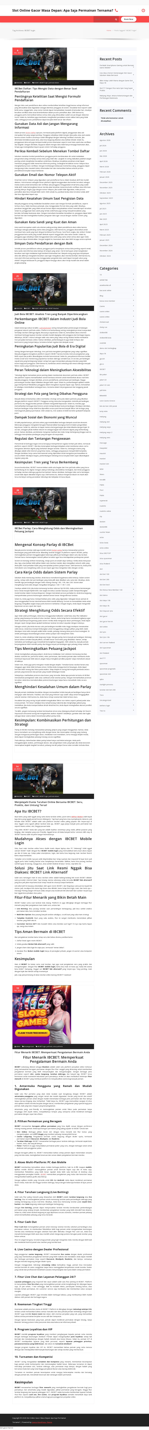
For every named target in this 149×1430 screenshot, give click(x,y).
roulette (103, 506)
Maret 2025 (104, 230)
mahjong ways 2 (106, 432)
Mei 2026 (103, 156)
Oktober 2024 (105, 256)
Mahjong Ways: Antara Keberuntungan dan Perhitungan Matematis (116, 97)
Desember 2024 (106, 245)
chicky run (103, 327)
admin (18, 1046)
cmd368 (103, 343)
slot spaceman (105, 648)
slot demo (104, 595)
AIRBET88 (104, 280)
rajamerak (103, 500)
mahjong (103, 416)
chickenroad (104, 322)
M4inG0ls (19, 83)
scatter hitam (105, 532)
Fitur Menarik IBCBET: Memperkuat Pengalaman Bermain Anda (52, 1052)
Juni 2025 (103, 214)
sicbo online (104, 548)
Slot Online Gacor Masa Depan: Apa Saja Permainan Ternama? (62, 10)
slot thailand (104, 653)
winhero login (105, 705)
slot (101, 569)
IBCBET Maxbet (54, 308)
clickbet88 (103, 332)
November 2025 (106, 187)
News (102, 474)
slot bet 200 (104, 579)
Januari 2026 (104, 177)
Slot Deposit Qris (106, 611)
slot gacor (103, 616)
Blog (101, 296)
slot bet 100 (104, 574)
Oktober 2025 (105, 193)
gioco (102, 364)
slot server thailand (107, 642)
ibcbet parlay (57, 550)
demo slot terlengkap (108, 348)
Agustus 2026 (105, 140)
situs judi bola (58, 1046)
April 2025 (104, 224)
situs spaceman (106, 558)
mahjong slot (105, 422)
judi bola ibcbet (54, 83)
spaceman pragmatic (108, 669)
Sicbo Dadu (104, 543)
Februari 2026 (105, 172)
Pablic (102, 485)
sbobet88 (103, 527)
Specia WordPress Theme (42, 1422)
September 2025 (106, 198)
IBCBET (28, 83)
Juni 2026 (103, 151)
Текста (102, 711)
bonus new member (107, 301)
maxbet (103, 458)
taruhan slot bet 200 (108, 690)
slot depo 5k (104, 606)
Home (109, 30)
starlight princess (106, 684)
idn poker (103, 374)
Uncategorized (29, 1046)
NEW (102, 469)
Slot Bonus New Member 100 (111, 590)
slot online (104, 627)
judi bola (49, 1046)
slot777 (103, 658)
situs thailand (105, 563)
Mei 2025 (103, 219)
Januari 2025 (104, 240)
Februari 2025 (105, 235)
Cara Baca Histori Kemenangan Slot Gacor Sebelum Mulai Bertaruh (116, 74)
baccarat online (105, 290)
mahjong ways (105, 427)
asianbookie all (105, 285)
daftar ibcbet (77, 817)
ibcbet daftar (31, 133)
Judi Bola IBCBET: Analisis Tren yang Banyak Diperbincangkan (51, 314)
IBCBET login (44, 83)
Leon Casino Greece (107, 401)
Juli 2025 (103, 208)
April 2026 (104, 161)
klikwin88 (103, 395)
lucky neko (104, 411)
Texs (102, 695)
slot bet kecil (105, 585)
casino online (105, 317)
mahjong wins (105, 437)
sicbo (102, 537)
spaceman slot (105, 674)
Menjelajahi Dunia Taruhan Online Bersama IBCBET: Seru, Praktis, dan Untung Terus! (49, 803)
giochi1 (102, 359)
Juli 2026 (103, 145)
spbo (102, 679)
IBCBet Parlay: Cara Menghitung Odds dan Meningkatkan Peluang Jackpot (49, 530)
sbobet (102, 522)
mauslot (103, 453)
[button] (116, 19)
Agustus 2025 (105, 203)
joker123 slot (105, 385)
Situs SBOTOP (105, 553)
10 (101, 275)
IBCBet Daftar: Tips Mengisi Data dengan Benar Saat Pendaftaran (46, 90)
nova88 (102, 480)
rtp (101, 516)
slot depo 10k (105, 600)
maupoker (103, 448)
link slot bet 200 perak (108, 406)
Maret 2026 (104, 166)
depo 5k (103, 353)
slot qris (103, 632)
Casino (102, 306)
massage (103, 443)
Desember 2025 (106, 182)
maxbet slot (104, 464)
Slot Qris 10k (105, 637)
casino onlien (105, 311)
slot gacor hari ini (106, 621)
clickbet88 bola (105, 338)
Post (101, 490)
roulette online (105, 511)
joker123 (103, 380)
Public (102, 495)
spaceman (104, 663)
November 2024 (106, 250)
